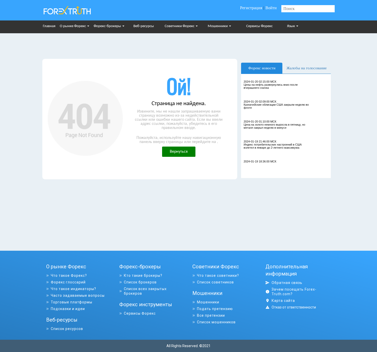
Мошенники (218, 26)
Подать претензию (215, 309)
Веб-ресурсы (143, 26)
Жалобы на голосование (306, 68)
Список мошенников (216, 322)
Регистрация (251, 8)
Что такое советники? (218, 275)
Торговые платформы (71, 302)
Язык (291, 26)
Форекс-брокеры (108, 26)
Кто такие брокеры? (143, 275)
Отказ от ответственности (294, 307)
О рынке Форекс (73, 26)
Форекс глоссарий (68, 282)
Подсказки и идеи (68, 309)
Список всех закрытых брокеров (145, 291)
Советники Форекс (180, 26)
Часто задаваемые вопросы (78, 295)
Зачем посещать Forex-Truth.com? (294, 291)
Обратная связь (287, 283)
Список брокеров (140, 282)
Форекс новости (261, 68)
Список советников (215, 282)
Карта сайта (283, 301)
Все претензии (211, 315)
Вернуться (179, 152)
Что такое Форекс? (69, 275)
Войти (271, 8)
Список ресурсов (67, 329)
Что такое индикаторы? (73, 289)
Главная (49, 26)
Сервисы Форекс (259, 26)
